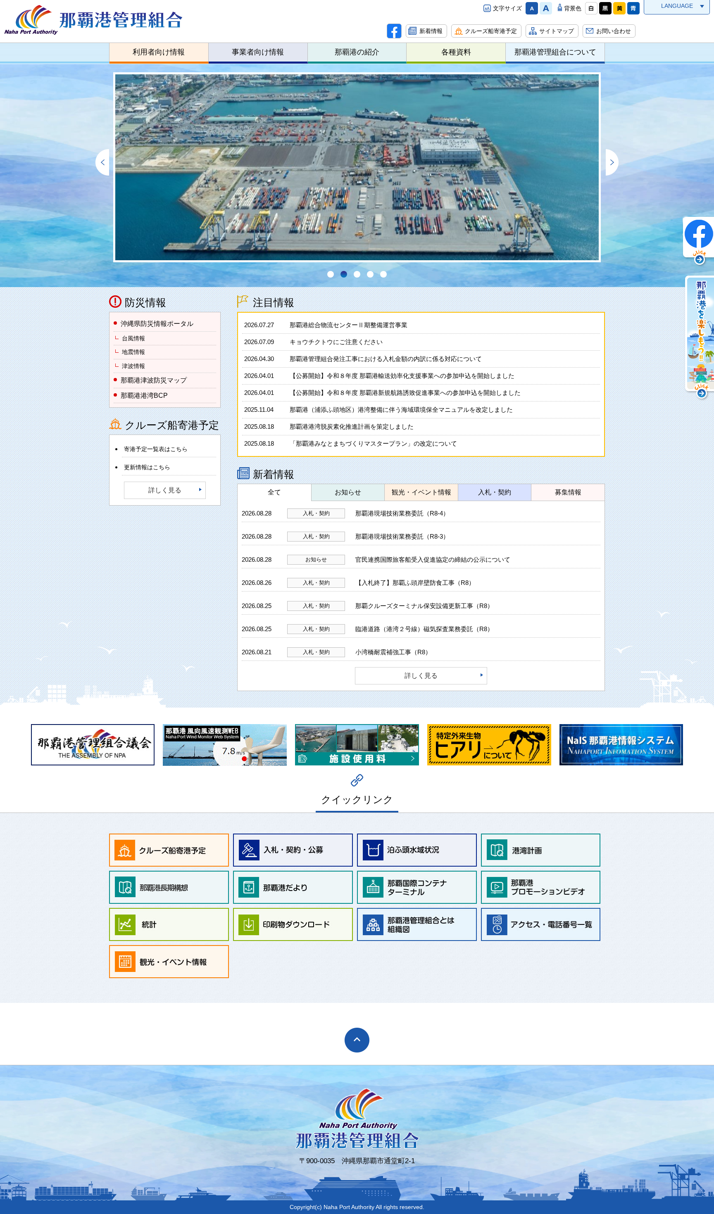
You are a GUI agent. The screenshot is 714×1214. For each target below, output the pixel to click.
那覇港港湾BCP (144, 395)
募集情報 (568, 492)
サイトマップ (556, 31)
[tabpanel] (357, 167)
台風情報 (133, 338)
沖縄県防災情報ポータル (157, 323)
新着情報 (431, 31)
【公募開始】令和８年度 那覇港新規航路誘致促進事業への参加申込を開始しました (382, 392)
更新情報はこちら (147, 467)
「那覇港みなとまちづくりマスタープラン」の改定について (350, 443)
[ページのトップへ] (357, 1040)
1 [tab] (330, 274)
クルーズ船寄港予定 (491, 31)
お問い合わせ (613, 31)
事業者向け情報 (258, 52)
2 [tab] (343, 274)
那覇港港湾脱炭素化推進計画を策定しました (329, 426)
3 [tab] (357, 274)
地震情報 (133, 352)
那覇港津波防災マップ (154, 380)
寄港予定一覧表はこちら (156, 449)
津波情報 (133, 366)
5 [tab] (383, 274)
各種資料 (456, 52)
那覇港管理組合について (555, 52)
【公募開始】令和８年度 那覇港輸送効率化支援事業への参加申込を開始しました (379, 375)
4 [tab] (370, 274)
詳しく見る (164, 490)
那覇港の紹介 (357, 52)
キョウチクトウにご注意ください (313, 341)
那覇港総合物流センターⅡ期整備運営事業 (325, 324)
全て (274, 492)
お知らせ (348, 492)
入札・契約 (494, 492)
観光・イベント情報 (421, 492)
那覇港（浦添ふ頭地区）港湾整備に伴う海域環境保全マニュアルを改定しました (378, 409)
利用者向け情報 (159, 52)
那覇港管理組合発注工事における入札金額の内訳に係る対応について (363, 358)
